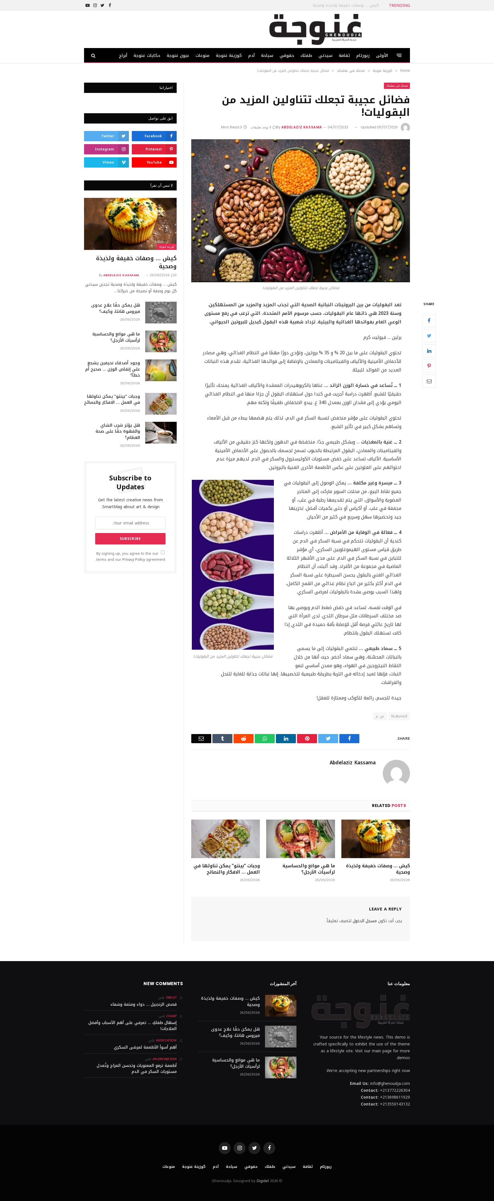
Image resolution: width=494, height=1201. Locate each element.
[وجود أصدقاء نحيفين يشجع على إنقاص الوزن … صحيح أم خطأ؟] (161, 370)
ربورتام (363, 55)
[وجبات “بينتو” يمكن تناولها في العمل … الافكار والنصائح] (225, 839)
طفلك (306, 55)
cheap (171, 1016)
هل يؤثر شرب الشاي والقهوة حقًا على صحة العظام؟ (117, 431)
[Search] (94, 55)
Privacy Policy (133, 559)
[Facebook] (429, 320)
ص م (380, 716)
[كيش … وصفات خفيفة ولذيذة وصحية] (375, 839)
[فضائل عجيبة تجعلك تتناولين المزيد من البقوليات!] (300, 210)
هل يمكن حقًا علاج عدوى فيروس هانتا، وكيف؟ (338, 5)
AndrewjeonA (164, 1059)
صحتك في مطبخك (397, 85)
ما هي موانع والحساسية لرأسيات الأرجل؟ (308, 869)
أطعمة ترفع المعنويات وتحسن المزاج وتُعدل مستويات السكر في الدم (137, 1069)
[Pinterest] (429, 366)
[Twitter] (429, 335)
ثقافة (344, 55)
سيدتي (325, 55)
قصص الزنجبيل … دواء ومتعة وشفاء (143, 1004)
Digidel (263, 1180)
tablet (171, 998)
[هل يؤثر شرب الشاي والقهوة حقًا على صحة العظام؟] (161, 433)
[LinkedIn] (429, 350)
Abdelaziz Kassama (301, 127)
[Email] (429, 381)
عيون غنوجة (178, 55)
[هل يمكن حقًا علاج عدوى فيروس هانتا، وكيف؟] (161, 312)
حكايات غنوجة (147, 55)
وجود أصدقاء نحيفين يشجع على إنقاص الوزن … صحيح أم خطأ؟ (112, 369)
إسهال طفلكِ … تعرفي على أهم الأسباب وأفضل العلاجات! (132, 1026)
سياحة (267, 55)
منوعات (203, 55)
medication (166, 1040)
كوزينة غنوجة (229, 55)
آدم (251, 55)
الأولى (382, 55)
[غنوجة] (315, 29)
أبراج (123, 55)
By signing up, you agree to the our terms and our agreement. (130, 556)
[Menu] (399, 55)
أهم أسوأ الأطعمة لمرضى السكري (145, 1047)
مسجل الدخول (365, 921)
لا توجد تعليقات (260, 127)
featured (399, 716)
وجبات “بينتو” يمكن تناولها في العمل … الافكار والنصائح (227, 869)
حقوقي (287, 55)
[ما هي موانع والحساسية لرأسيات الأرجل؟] (300, 839)
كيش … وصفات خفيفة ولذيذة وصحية (378, 869)
